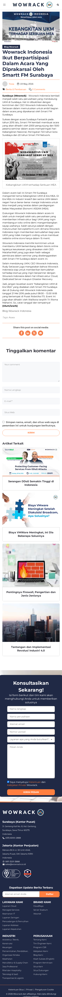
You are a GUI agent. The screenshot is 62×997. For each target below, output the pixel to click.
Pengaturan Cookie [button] (44, 989)
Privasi (29, 989)
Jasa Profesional (9, 966)
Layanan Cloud (9, 906)
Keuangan (7, 947)
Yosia (11, 84)
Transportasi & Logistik (13, 978)
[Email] (40, 333)
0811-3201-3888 (12, 861)
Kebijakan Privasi (16, 785)
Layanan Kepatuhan (11, 929)
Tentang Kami (40, 939)
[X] (34, 333)
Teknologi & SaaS (10, 974)
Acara (12, 317)
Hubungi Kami (40, 974)
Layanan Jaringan (10, 917)
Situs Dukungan (41, 970)
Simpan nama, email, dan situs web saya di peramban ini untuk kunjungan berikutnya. (30, 424)
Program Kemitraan (42, 962)
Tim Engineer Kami (42, 943)
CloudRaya (38, 906)
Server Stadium (40, 910)
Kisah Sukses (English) (43, 959)
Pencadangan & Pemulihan (15, 921)
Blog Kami (38, 955)
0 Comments (38, 89)
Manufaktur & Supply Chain (15, 962)
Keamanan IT (8, 913)
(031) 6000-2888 (13, 838)
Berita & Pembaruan (16, 89)
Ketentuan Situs (16, 989)
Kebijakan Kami (40, 951)
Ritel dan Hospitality (11, 970)
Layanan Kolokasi (10, 925)
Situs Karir (38, 966)
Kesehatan (7, 959)
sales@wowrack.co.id (15, 864)
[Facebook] (21, 333)
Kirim (31, 432)
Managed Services (10, 910)
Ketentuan (35, 782)
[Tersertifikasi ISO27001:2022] (11, 873)
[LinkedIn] (27, 333)
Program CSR (39, 947)
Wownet (37, 913)
